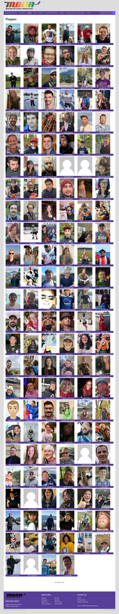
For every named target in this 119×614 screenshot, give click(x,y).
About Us (44, 598)
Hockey (62, 13)
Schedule (22, 13)
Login (89, 13)
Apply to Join (45, 602)
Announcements (11, 13)
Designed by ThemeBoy (109, 610)
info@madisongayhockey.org (89, 606)
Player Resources (51, 13)
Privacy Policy (58, 602)
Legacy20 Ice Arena (11, 604)
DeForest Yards (10, 606)
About (30, 13)
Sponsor (57, 600)
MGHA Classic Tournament (75, 13)
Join (35, 13)
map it (19, 604)
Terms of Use (58, 604)
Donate (41, 13)
